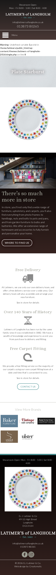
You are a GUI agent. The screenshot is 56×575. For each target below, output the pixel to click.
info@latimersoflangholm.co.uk (28, 22)
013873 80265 (28, 26)
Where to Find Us (17, 242)
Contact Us (28, 386)
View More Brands (28, 409)
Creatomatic (35, 566)
